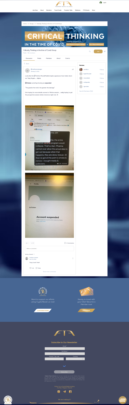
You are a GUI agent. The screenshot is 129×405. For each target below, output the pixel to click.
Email (64, 346)
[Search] (90, 51)
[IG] (58, 391)
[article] (49, 170)
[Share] (73, 69)
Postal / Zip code (54, 356)
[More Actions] (73, 258)
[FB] (70, 391)
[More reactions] (32, 243)
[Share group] (105, 51)
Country (75, 356)
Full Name (64, 351)
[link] (29, 58)
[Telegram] (64, 391)
